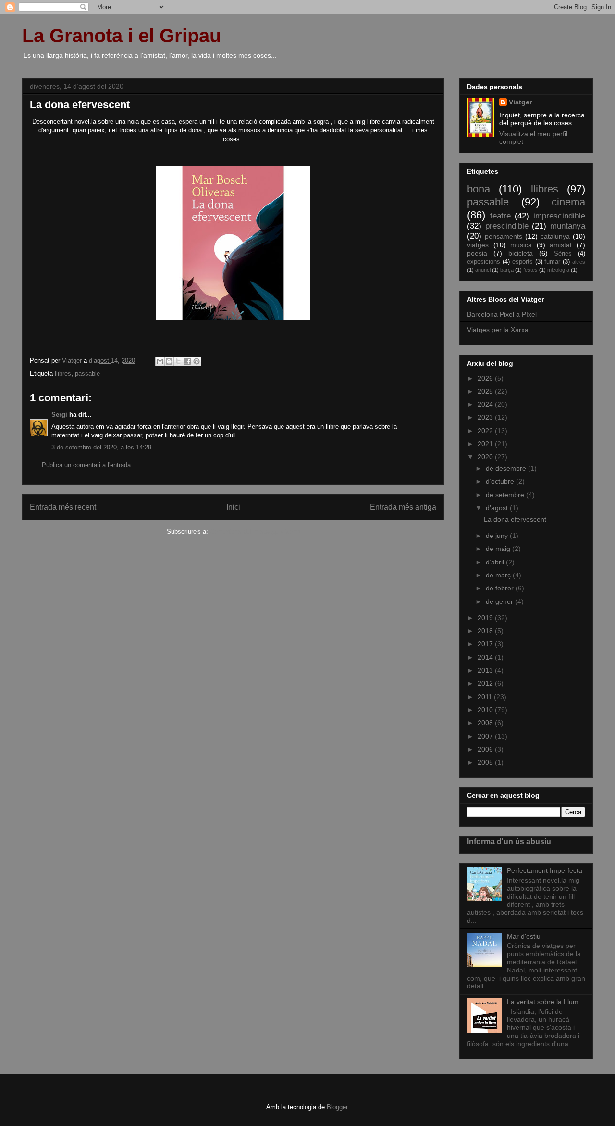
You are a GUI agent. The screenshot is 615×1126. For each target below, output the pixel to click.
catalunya (555, 236)
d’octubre (501, 481)
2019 (486, 618)
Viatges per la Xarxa (498, 329)
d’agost (498, 508)
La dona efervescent (515, 519)
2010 (486, 710)
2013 (486, 670)
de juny (498, 535)
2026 (486, 378)
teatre (500, 215)
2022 (486, 431)
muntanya (567, 225)
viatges (478, 245)
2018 (486, 631)
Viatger (520, 102)
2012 (486, 683)
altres (578, 262)
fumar (552, 261)
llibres (63, 373)
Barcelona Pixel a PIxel (502, 314)
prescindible (507, 225)
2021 (486, 444)
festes (530, 270)
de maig (499, 548)
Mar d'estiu (524, 936)
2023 (486, 417)
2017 (486, 644)
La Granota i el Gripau (121, 35)
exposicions (483, 261)
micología (558, 270)
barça (507, 270)
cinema (568, 202)
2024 (486, 404)
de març (499, 575)
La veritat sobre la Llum (542, 1002)
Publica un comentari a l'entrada (86, 465)
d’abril (496, 562)
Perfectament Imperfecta (544, 870)
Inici (233, 507)
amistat (561, 245)
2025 (486, 391)
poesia (477, 253)
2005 (486, 762)
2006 (486, 749)
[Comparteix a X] (178, 361)
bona (478, 189)
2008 (486, 723)
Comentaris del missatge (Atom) (255, 531)
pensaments (503, 236)
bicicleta (520, 253)
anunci (483, 270)
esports (522, 261)
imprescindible (559, 215)
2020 (486, 457)
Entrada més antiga (403, 507)
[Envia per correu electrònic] (160, 361)
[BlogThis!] (169, 361)
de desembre (507, 468)
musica (521, 245)
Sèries (563, 253)
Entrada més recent (63, 507)
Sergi (59, 414)
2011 (486, 697)
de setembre (506, 495)
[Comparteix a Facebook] (187, 361)
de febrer (501, 588)
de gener (500, 601)
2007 (486, 736)
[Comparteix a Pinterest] (196, 361)
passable (87, 373)
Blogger (337, 1107)
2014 (486, 657)
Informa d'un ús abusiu (509, 841)
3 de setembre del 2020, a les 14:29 (101, 447)
